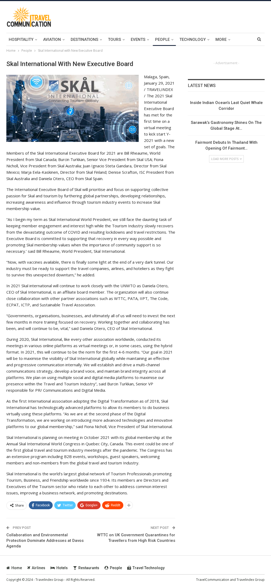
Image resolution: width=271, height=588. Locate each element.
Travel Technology (149, 568)
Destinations (84, 39)
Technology (192, 39)
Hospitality (21, 39)
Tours (114, 39)
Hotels (62, 568)
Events (138, 39)
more (221, 39)
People (162, 39)
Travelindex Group (251, 579)
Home (16, 568)
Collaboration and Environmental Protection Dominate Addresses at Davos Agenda (45, 540)
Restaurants (88, 568)
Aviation (52, 39)
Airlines (38, 568)
